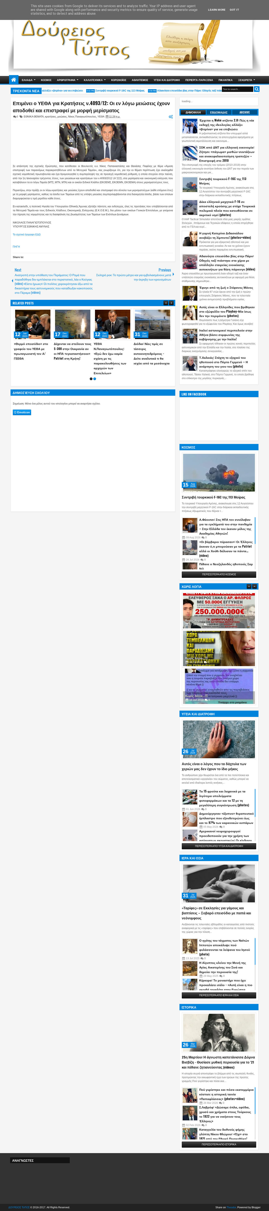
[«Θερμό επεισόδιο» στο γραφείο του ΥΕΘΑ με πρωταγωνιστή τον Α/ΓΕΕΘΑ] (32, 324)
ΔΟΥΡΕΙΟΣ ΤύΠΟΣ (19, 1207)
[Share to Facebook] (38, 313)
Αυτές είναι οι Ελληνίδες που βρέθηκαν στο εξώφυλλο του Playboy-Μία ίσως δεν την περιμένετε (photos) (227, 311)
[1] (91, 378)
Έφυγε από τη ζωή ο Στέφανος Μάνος (226, 287)
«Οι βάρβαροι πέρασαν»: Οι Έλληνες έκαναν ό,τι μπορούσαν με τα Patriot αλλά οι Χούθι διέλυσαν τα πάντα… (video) (226, 548)
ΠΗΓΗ (16, 246)
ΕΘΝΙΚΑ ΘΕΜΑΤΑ (34, 116)
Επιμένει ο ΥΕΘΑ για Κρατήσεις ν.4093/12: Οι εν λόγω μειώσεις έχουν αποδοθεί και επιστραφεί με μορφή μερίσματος (91, 106)
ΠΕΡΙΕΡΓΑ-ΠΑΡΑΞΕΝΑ (199, 80)
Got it (234, 9)
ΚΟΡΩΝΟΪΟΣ (118, 80)
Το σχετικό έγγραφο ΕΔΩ (27, 234)
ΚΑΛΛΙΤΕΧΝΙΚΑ (93, 80)
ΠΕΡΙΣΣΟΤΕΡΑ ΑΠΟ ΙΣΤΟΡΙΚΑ (219, 1144)
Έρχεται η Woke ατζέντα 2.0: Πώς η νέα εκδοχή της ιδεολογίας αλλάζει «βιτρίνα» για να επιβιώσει (226, 124)
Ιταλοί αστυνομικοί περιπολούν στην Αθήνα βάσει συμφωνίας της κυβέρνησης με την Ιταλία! (225, 334)
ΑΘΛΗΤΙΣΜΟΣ (140, 80)
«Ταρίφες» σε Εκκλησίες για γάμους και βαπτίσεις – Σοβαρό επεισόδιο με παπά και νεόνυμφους (216, 912)
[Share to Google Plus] (47, 313)
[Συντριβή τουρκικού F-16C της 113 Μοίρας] (219, 473)
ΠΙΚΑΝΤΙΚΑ (226, 80)
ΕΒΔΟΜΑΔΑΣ (219, 112)
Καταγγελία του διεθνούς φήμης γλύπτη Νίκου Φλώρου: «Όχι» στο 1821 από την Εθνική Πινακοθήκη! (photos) (223, 1136)
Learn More (216, 9)
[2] (94, 378)
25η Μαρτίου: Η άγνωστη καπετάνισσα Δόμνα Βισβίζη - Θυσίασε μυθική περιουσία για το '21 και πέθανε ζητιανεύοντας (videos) (218, 1062)
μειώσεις (62, 116)
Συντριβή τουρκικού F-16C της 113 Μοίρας (111, 90)
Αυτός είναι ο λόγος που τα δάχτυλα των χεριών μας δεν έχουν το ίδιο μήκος (214, 766)
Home (13, 80)
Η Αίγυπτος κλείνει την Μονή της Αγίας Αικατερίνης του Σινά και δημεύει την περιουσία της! (222, 967)
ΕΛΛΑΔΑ (27, 80)
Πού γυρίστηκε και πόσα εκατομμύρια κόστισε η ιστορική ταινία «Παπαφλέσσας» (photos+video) (226, 1094)
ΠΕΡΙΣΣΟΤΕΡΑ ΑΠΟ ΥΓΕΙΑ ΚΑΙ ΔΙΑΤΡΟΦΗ (219, 846)
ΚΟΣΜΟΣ (46, 80)
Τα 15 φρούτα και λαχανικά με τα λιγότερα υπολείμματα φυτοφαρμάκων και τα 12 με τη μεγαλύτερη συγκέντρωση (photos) (224, 798)
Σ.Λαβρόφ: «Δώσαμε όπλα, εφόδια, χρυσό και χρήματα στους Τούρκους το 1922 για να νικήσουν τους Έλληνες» (225, 1114)
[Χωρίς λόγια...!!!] (219, 612)
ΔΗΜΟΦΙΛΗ (193, 112)
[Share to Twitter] (42, 313)
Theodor (231, 1207)
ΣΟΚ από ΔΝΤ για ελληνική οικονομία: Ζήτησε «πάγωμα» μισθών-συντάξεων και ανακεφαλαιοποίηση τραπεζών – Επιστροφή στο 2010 (226, 154)
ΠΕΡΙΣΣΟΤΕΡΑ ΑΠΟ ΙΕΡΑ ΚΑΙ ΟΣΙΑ (219, 995)
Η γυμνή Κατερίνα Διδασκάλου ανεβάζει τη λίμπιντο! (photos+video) (225, 235)
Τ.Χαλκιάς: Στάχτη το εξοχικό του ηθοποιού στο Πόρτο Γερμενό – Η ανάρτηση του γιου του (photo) (223, 361)
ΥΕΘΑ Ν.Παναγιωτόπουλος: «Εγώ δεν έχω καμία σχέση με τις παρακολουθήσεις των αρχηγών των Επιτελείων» (110, 358)
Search (257, 89)
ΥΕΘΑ (101, 116)
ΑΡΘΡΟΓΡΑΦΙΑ (66, 80)
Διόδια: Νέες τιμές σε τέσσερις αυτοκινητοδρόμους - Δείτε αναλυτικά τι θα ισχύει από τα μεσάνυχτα (152, 353)
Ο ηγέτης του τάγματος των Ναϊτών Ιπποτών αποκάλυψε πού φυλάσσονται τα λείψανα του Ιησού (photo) (224, 947)
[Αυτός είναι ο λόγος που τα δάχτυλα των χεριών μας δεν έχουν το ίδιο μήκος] (219, 739)
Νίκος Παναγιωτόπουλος (82, 116)
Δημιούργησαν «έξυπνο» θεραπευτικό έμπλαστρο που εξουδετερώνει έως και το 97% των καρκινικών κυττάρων (226, 818)
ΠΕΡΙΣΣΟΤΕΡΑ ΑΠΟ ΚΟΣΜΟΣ (219, 574)
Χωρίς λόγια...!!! (196, 622)
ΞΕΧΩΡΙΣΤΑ (245, 80)
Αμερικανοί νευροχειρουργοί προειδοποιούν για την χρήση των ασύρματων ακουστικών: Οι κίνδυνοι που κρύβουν (225, 838)
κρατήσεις (50, 116)
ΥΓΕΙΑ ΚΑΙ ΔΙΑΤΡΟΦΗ (167, 80)
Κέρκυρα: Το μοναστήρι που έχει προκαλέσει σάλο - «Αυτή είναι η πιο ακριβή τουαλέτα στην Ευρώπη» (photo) (225, 987)
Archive (245, 112)
